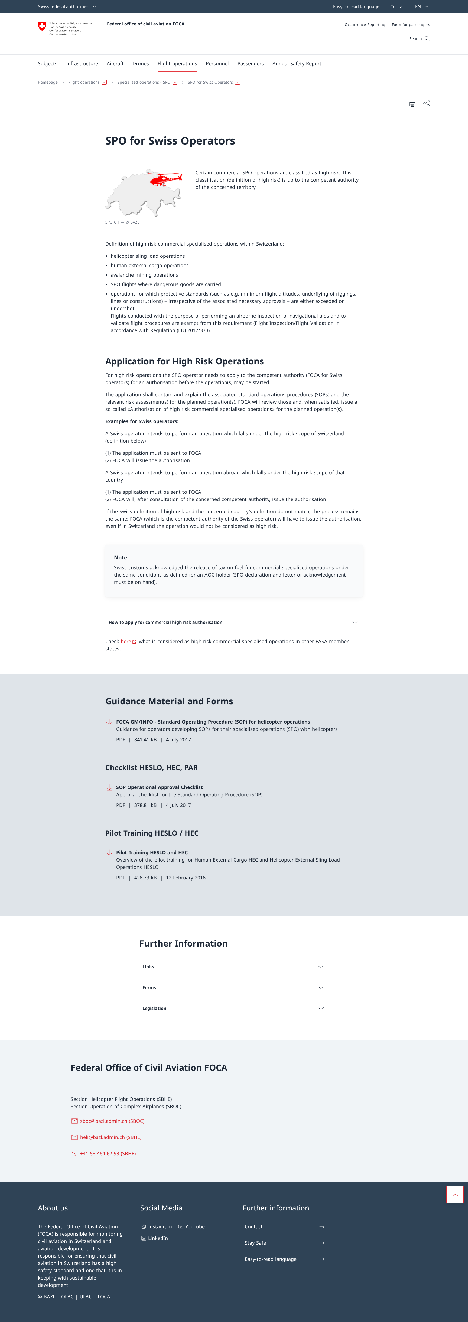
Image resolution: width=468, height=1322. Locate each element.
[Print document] (412, 103)
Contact (254, 1226)
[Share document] (426, 103)
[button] (48, 63)
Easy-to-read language (271, 1259)
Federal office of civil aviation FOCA (145, 24)
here (126, 641)
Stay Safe (255, 1242)
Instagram (160, 1226)
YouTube (195, 1226)
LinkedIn (158, 1238)
